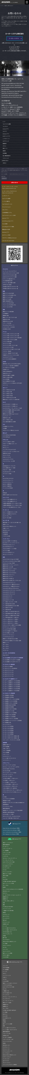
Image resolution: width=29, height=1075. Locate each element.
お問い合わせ (5, 160)
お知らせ (4, 163)
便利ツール (5, 148)
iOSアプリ (5, 131)
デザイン (4, 146)
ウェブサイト (5, 126)
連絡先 (4, 150)
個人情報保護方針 (6, 155)
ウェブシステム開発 (7, 124)
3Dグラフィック (6, 141)
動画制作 (5, 143)
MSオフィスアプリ (6, 136)
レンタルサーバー (6, 138)
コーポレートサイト (14, 38)
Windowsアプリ (6, 133)
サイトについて (6, 158)
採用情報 (5, 153)
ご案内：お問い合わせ (8, 5)
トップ (2, 5)
